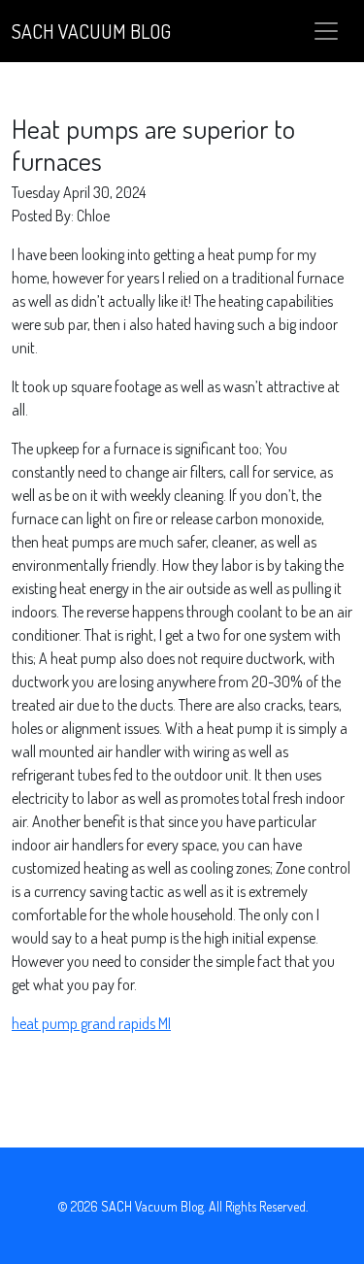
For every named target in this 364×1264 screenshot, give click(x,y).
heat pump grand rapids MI (91, 1023)
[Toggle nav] (326, 31)
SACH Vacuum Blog (91, 31)
